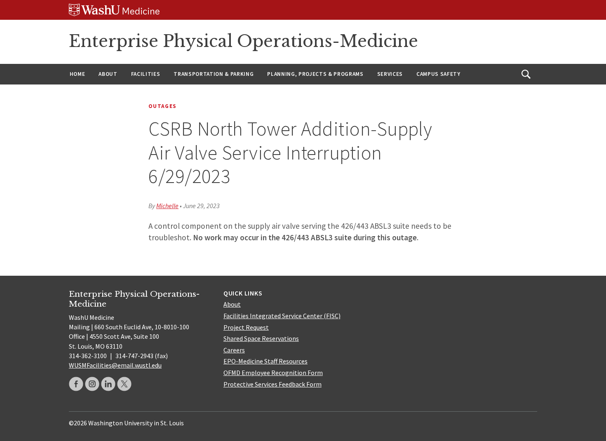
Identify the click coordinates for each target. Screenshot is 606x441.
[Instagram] (92, 384)
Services (390, 73)
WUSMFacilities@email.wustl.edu (115, 365)
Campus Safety (438, 73)
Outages (162, 106)
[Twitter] (124, 384)
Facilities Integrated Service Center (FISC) (282, 316)
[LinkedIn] (108, 384)
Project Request (246, 327)
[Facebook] (76, 384)
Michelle (167, 206)
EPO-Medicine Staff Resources (265, 361)
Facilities (145, 73)
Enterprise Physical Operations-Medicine (243, 41)
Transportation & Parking (214, 73)
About (108, 73)
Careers (234, 350)
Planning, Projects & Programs (315, 73)
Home (77, 73)
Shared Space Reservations (261, 338)
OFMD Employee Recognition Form (273, 372)
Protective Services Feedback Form (272, 384)
